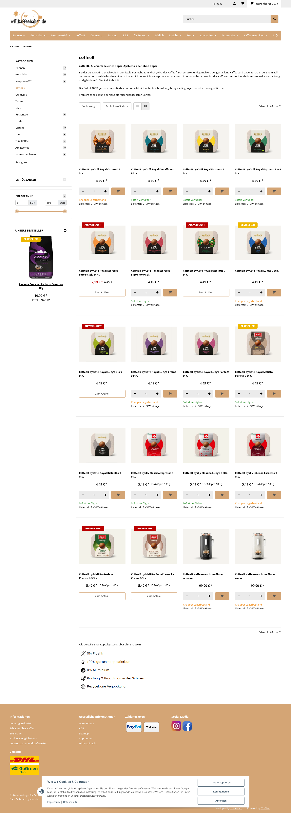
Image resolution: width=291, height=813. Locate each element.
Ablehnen (220, 800)
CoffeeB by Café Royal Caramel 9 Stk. (99, 171)
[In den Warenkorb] (118, 191)
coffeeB (20, 88)
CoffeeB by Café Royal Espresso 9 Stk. (203, 171)
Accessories (22, 147)
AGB (81, 728)
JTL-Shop (265, 808)
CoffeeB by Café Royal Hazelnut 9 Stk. (204, 272)
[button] (234, 4)
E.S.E (18, 108)
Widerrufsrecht (88, 743)
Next (58, 270)
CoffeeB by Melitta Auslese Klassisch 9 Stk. (96, 576)
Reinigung (21, 162)
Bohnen (20, 68)
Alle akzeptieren (221, 782)
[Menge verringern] (83, 191)
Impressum (85, 738)
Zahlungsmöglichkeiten (23, 738)
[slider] (17, 211)
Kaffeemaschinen (25, 154)
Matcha (19, 127)
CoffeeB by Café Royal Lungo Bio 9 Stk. (100, 374)
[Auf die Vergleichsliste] (109, 125)
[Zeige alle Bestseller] (65, 230)
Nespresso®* (23, 81)
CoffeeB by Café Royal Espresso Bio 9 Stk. (258, 171)
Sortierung (88, 106)
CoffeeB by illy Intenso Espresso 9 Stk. (256, 475)
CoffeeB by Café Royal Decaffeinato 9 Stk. (153, 171)
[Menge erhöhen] (105, 191)
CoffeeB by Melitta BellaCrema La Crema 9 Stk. (152, 576)
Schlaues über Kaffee (22, 728)
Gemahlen (21, 74)
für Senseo (21, 114)
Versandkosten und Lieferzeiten (28, 743)
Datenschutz (86, 723)
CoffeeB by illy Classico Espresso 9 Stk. (152, 475)
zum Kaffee (22, 141)
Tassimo (20, 101)
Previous (24, 270)
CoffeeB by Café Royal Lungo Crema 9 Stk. (153, 374)
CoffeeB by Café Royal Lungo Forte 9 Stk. (206, 374)
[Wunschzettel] (243, 4)
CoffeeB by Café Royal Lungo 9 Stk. (257, 270)
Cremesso (21, 94)
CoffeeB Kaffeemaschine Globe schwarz (203, 576)
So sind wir (16, 733)
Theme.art (236, 808)
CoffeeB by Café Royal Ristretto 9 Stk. (100, 475)
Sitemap (84, 733)
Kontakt (217, 3)
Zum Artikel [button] (102, 292)
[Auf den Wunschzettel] (119, 125)
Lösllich (19, 121)
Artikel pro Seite (115, 106)
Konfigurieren (221, 791)
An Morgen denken (21, 723)
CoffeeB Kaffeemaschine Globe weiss (255, 576)
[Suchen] (274, 19)
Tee (17, 134)
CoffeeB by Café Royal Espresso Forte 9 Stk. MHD (98, 272)
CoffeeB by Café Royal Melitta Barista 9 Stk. (254, 374)
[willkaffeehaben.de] (28, 19)
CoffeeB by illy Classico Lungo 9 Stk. (205, 473)
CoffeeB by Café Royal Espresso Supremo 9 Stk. (150, 272)
